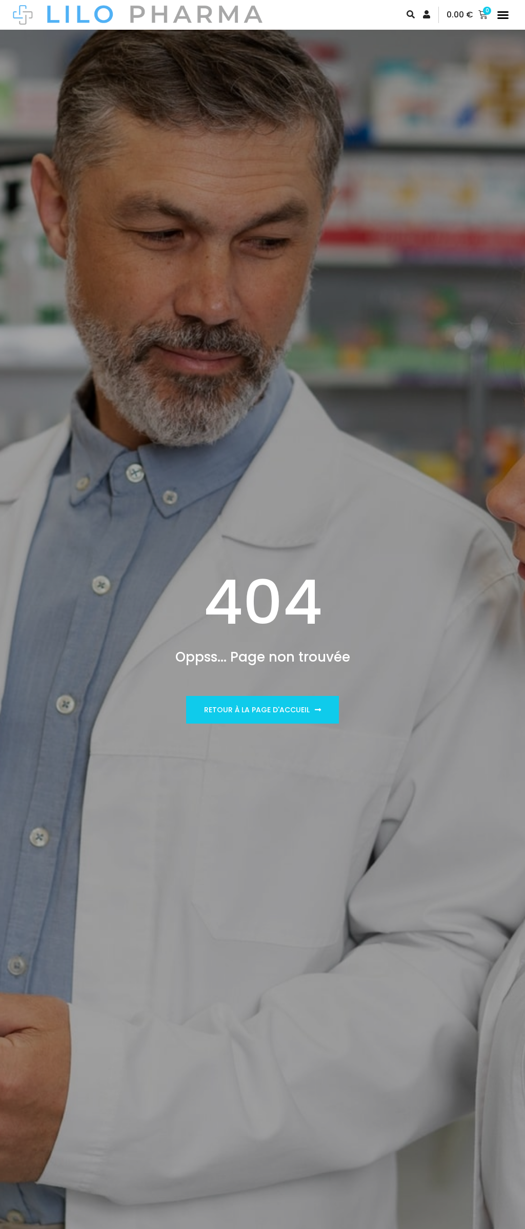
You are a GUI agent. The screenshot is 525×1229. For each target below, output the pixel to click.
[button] (503, 15)
